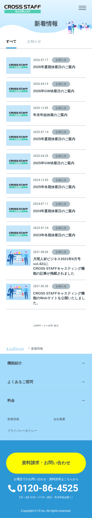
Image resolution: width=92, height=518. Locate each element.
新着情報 (13, 419)
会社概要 (59, 419)
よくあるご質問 (20, 382)
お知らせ (34, 41)
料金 (11, 400)
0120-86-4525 (47, 488)
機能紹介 (14, 363)
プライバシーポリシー (22, 430)
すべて (11, 41)
